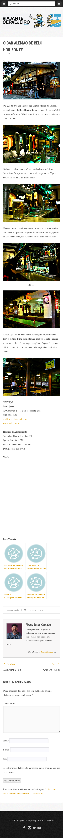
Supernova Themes (45, 820)
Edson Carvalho (13, 610)
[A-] (4, 61)
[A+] (8, 61)
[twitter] (34, 827)
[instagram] (29, 827)
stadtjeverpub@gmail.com (15, 419)
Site (5, 758)
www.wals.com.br (11, 423)
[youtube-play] (38, 827)
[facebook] (24, 827)
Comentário (9, 703)
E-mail (6, 749)
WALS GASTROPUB (51, 669)
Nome (6, 740)
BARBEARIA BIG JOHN (12, 669)
